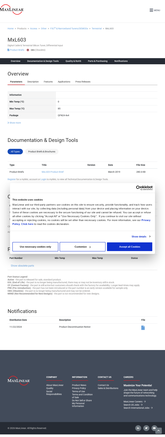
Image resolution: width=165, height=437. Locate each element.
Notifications (121, 61)
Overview (15, 61)
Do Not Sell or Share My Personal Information (82, 403)
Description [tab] (33, 81)
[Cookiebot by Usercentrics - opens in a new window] (138, 187)
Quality (49, 388)
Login (43, 179)
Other (44, 28)
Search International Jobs (137, 408)
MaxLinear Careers (133, 401)
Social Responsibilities (54, 393)
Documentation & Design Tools (43, 61)
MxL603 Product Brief (53, 172)
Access (33, 28)
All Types (15, 151)
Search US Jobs (132, 404)
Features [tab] (48, 81)
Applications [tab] (64, 81)
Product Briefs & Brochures (41, 151)
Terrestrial (97, 28)
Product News (79, 385)
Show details (139, 236)
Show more (15, 122)
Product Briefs (17, 50)
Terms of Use (78, 391)
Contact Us (103, 385)
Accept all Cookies (129, 246)
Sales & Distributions (108, 388)
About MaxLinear (54, 385)
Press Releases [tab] (82, 81)
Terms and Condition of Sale (82, 396)
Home (11, 28)
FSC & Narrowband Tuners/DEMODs (69, 28)
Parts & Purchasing (97, 61)
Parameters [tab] (16, 81)
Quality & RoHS (73, 61)
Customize (81, 246)
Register (12, 179)
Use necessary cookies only (35, 246)
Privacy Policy (79, 388)
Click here (27, 224)
